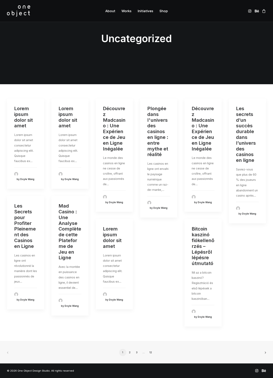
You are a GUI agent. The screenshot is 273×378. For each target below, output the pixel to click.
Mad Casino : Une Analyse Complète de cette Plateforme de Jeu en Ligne (70, 231)
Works (127, 11)
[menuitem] (110, 11)
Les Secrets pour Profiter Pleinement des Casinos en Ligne (25, 226)
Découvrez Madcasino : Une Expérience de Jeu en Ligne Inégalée (114, 129)
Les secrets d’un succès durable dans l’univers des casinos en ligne (246, 134)
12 (150, 352)
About (110, 11)
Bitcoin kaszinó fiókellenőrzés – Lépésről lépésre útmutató (203, 246)
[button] (250, 11)
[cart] (263, 11)
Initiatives (145, 11)
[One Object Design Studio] (18, 11)
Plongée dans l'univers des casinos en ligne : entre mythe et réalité (157, 131)
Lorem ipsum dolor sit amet (23, 117)
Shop (163, 11)
